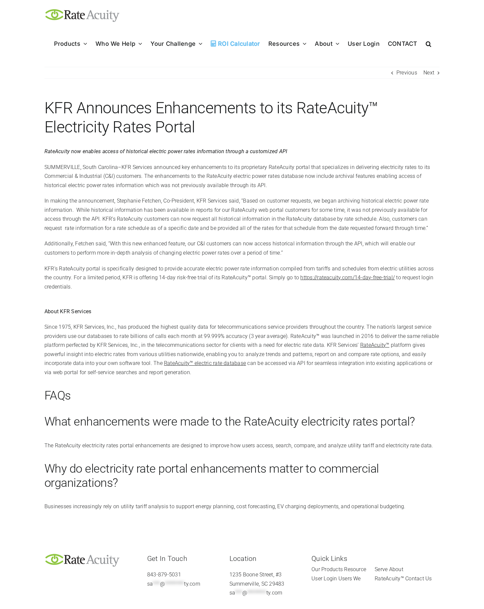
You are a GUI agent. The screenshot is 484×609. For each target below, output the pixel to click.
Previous (406, 72)
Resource (355, 569)
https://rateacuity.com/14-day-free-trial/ (347, 277)
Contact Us (418, 578)
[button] (428, 44)
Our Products (327, 569)
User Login (324, 578)
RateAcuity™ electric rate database (205, 363)
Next (428, 72)
